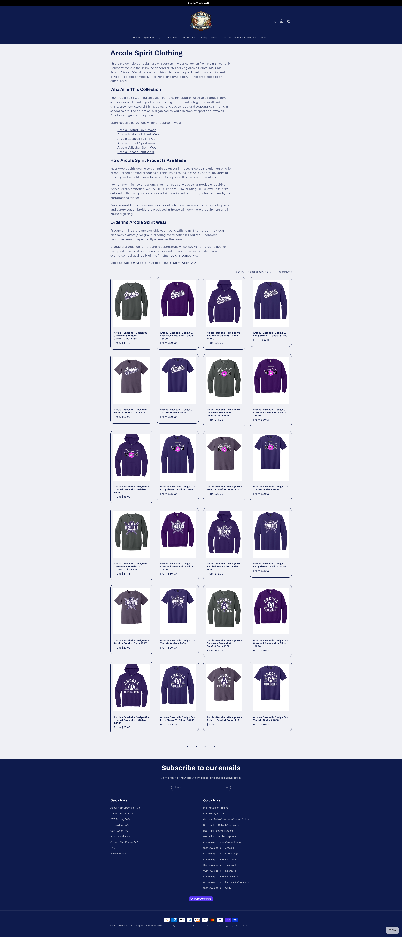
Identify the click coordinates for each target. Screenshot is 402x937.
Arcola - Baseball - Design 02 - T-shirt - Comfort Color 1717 (224, 488)
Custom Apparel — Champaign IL (222, 853)
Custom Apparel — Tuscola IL (219, 865)
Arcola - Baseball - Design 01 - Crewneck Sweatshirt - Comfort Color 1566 (131, 335)
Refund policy (173, 926)
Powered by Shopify (154, 926)
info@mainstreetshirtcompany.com (176, 255)
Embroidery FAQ (119, 825)
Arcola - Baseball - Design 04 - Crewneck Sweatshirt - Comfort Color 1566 (224, 643)
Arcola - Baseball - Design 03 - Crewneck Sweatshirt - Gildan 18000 (177, 566)
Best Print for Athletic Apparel (220, 836)
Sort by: (240, 272)
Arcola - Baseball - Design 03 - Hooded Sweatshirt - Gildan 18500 (224, 566)
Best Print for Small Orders (218, 831)
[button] (152, 37)
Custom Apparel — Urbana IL (219, 859)
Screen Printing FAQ (121, 814)
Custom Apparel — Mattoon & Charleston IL (227, 882)
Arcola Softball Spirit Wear (136, 143)
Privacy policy (189, 926)
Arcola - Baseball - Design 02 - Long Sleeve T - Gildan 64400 (177, 488)
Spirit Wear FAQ (184, 262)
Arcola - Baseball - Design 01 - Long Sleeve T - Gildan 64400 (270, 334)
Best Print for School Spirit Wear (221, 825)
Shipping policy (226, 926)
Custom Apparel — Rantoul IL (220, 871)
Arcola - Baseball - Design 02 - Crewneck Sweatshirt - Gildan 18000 (270, 412)
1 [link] (178, 746)
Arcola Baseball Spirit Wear (137, 138)
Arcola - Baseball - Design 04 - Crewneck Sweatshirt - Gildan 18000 (270, 643)
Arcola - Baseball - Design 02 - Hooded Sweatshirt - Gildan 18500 (131, 489)
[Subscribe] (227, 787)
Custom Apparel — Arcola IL (219, 848)
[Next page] (223, 746)
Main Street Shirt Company (131, 926)
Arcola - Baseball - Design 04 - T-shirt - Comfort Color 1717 (224, 718)
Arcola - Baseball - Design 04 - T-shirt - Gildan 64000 (270, 718)
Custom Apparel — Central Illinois (222, 842)
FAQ (112, 848)
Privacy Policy (118, 853)
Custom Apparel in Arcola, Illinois (147, 262)
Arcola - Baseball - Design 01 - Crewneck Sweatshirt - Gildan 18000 (177, 335)
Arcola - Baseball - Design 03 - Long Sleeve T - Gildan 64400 (270, 564)
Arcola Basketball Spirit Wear (138, 134)
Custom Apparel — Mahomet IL (221, 876)
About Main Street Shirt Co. (125, 808)
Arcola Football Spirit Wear (136, 130)
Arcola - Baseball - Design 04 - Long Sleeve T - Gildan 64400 (177, 718)
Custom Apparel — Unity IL (218, 888)
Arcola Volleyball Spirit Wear (137, 147)
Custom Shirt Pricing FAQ (124, 842)
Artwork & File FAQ (120, 836)
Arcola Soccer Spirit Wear (135, 152)
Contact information (245, 926)
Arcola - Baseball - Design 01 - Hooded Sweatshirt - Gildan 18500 (224, 335)
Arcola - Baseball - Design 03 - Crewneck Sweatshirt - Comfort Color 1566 (131, 566)
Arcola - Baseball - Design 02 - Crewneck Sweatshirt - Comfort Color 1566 (224, 412)
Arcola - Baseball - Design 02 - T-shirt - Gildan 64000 (270, 488)
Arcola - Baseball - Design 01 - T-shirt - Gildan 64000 (177, 411)
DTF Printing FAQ (120, 819)
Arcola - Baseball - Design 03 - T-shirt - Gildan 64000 (177, 641)
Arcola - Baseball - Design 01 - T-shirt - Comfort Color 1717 (131, 411)
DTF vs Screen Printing (215, 808)
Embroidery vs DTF (213, 814)
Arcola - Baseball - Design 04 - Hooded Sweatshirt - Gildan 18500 (131, 720)
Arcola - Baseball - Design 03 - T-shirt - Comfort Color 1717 (131, 641)
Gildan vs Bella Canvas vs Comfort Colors (226, 819)
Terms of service (207, 926)
